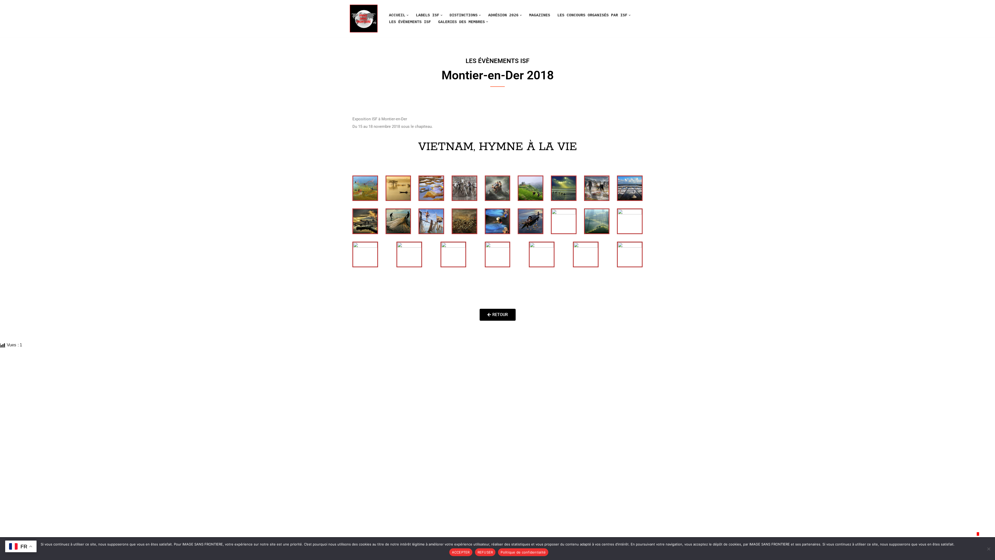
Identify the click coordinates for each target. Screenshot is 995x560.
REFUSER (485, 552)
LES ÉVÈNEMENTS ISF (410, 22)
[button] (408, 15)
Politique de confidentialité (523, 552)
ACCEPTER (461, 552)
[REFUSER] (988, 548)
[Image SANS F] (365, 18)
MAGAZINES (539, 15)
